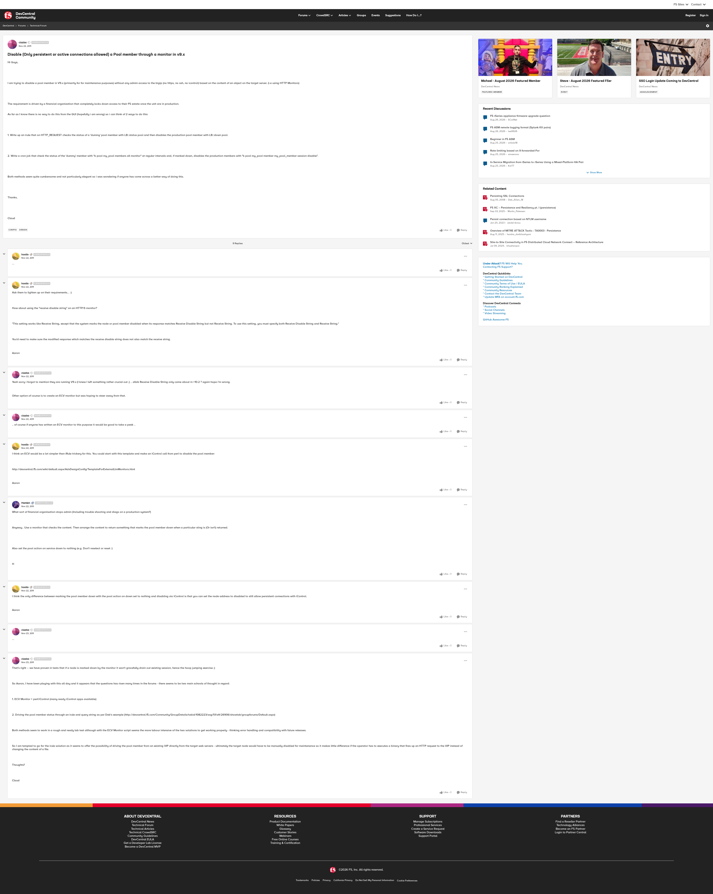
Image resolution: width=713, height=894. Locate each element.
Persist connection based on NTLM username (518, 219)
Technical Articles (142, 829)
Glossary (285, 829)
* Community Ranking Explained (503, 287)
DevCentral (8, 25)
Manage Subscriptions (427, 821)
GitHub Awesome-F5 (496, 319)
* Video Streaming (494, 313)
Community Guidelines (143, 836)
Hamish (25, 502)
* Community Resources (497, 290)
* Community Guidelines (498, 280)
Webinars (285, 836)
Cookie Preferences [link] (407, 880)
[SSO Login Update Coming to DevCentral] (673, 57)
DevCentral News (490, 86)
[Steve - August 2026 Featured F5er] (594, 57)
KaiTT (511, 166)
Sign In (704, 15)
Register (691, 15)
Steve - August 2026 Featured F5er (586, 81)
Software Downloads (427, 832)
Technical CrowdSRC (142, 832)
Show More (596, 172)
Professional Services (428, 825)
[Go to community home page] (20, 15)
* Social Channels (494, 310)
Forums (22, 25)
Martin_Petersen (516, 211)
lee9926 (512, 131)
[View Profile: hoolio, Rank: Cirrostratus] (15, 256)
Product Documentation (285, 821)
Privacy (327, 880)
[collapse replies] (4, 254)
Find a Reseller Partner (570, 821)
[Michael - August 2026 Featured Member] (515, 57)
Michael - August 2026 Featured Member (511, 81)
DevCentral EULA (142, 839)
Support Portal (428, 836)
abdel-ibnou (513, 223)
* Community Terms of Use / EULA (504, 283)
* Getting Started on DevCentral (502, 277)
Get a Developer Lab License (143, 843)
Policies (316, 880)
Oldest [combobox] (467, 243)
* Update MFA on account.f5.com (503, 297)
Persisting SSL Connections (507, 196)
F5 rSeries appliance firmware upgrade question (520, 116)
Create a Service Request (428, 829)
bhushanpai (513, 246)
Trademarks (302, 880)
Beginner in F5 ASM (502, 139)
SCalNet (512, 119)
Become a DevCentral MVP (143, 847)
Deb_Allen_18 (515, 199)
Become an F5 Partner (570, 829)
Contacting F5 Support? (498, 266)
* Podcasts (489, 306)
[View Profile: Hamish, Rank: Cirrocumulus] (15, 504)
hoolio (25, 254)
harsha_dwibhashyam (519, 234)
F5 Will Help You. (503, 263)
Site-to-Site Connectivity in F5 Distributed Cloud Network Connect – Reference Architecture (546, 242)
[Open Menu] (707, 25)
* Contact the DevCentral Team (502, 293)
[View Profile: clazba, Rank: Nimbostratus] (12, 44)
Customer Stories (285, 832)
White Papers (285, 825)
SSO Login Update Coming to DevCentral (668, 81)
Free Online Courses (285, 839)
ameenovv (513, 154)
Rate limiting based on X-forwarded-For (515, 150)
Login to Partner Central (570, 832)
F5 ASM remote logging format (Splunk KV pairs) (520, 127)
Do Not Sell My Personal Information (374, 880)
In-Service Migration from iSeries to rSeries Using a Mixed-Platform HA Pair (537, 162)
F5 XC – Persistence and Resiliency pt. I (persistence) (523, 207)
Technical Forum (38, 25)
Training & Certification (285, 843)
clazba (23, 42)
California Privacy (342, 880)
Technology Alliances (570, 825)
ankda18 (512, 142)
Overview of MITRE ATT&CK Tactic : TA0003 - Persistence (525, 230)
